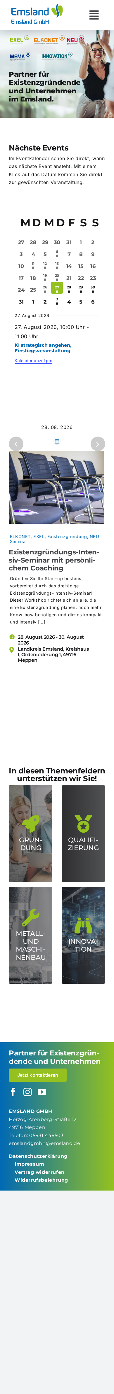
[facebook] (13, 1092)
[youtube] (42, 1092)
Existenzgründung (67, 536)
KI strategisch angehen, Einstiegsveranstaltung (43, 347)
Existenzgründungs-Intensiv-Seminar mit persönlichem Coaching (54, 560)
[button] (16, 444)
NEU (94, 536)
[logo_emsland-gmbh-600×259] (37, 5)
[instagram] (27, 1092)
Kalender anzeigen (33, 360)
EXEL (38, 536)
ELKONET (20, 536)
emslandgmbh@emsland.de (44, 1143)
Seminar (18, 541)
